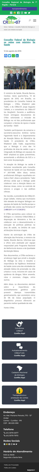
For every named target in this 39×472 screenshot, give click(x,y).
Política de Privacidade (11, 465)
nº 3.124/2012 (19, 209)
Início (5, 27)
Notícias (11, 27)
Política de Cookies (10, 468)
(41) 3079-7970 (12, 436)
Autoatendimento (19, 9)
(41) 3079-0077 (12, 433)
